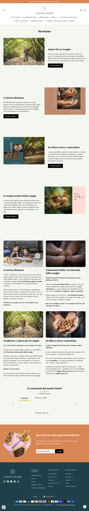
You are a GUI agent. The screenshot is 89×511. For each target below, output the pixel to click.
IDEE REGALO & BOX (37, 21)
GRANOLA (54, 17)
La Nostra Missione (13, 98)
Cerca (67, 483)
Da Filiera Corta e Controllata (64, 147)
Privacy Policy (52, 474)
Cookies (50, 486)
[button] (14, 404)
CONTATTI (71, 21)
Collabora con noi (36, 485)
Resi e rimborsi (52, 477)
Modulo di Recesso (70, 486)
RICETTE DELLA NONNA (60, 21)
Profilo (33, 478)
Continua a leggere (55, 65)
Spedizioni (51, 480)
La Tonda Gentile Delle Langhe (19, 196)
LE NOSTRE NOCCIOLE (29, 17)
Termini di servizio (53, 483)
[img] (44, 391)
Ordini (33, 482)
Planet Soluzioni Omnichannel (68, 505)
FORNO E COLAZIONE (21, 21)
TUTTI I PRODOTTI (16, 17)
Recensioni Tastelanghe (38, 488)
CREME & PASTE (44, 17)
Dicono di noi (69, 477)
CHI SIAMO (49, 21)
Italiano (35, 497)
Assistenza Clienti (36, 475)
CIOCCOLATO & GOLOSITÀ (68, 17)
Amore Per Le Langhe (59, 49)
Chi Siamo (68, 474)
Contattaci (68, 480)
